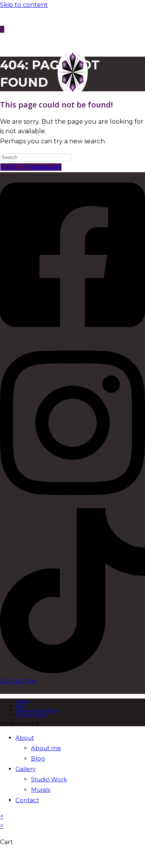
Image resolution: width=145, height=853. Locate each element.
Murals (40, 789)
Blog (20, 705)
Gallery (25, 768)
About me (46, 748)
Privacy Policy (31, 714)
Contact (27, 800)
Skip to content (24, 4)
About (22, 701)
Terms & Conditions (36, 710)
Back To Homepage (30, 167)
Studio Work (49, 779)
